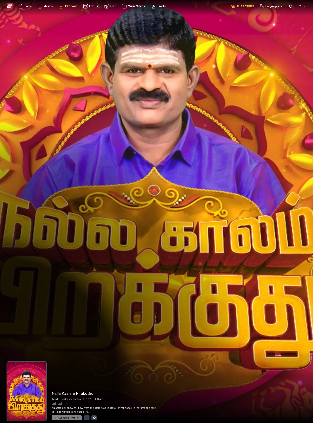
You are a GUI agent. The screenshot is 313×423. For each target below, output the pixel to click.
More (88, 412)
